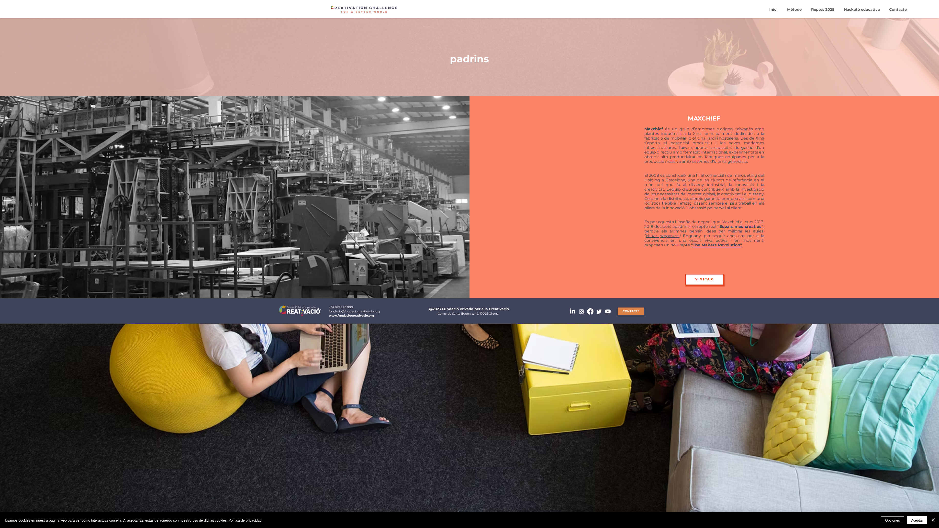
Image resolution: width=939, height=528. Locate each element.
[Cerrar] (933, 520)
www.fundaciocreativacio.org (351, 315)
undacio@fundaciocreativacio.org (355, 311)
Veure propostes (662, 235)
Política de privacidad (245, 520)
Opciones (892, 520)
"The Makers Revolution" (716, 245)
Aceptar (917, 520)
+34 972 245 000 (341, 307)
